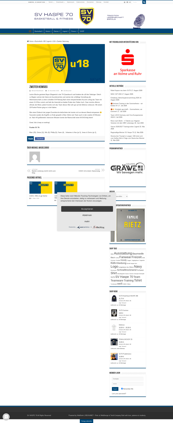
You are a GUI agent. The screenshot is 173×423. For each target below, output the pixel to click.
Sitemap (98, 2)
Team (136, 276)
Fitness (73, 31)
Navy (138, 266)
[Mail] (127, 2)
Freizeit (137, 257)
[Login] (130, 2)
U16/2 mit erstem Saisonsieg (89, 170)
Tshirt (138, 280)
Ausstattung (123, 253)
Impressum (70, 2)
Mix (128, 267)
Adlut (112, 254)
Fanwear (125, 257)
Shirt (114, 273)
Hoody (124, 260)
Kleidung (121, 263)
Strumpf (136, 273)
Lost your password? (119, 393)
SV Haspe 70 (124, 277)
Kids (113, 262)
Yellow (129, 284)
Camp (117, 257)
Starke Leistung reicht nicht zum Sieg (44, 171)
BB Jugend (47, 41)
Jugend (64, 31)
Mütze (131, 267)
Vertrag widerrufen (86, 421)
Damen (56, 31)
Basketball (38, 31)
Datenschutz (80, 2)
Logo (114, 266)
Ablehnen (87, 215)
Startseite (30, 31)
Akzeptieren (87, 209)
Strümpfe (141, 273)
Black (113, 257)
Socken (131, 273)
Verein (51, 2)
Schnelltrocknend (127, 269)
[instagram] (122, 2)
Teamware (117, 280)
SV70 (113, 277)
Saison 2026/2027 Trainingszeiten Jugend (125, 127)
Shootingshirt (121, 273)
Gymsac (113, 260)
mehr (87, 221)
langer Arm (134, 263)
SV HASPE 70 (32, 415)
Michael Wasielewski (37, 90)
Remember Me (128, 389)
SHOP (82, 31)
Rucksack (114, 270)
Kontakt (106, 2)
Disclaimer (90, 2)
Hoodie (118, 260)
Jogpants (142, 260)
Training (129, 280)
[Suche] (144, 2)
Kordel (128, 263)
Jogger (129, 260)
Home (31, 41)
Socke (127, 273)
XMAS (125, 284)
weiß (120, 283)
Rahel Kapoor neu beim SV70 (121, 90)
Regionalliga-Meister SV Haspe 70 (122, 132)
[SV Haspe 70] (86, 16)
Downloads (60, 2)
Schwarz (140, 270)
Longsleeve (122, 267)
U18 (54, 41)
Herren (48, 31)
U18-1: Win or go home (38, 196)
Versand (124, 302)
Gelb (143, 257)
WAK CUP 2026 (116, 94)
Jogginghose (135, 260)
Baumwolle (138, 253)
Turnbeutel (114, 284)
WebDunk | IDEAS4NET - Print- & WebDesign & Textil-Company (99, 415)
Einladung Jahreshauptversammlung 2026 (125, 98)
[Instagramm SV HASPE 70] (124, 2)
